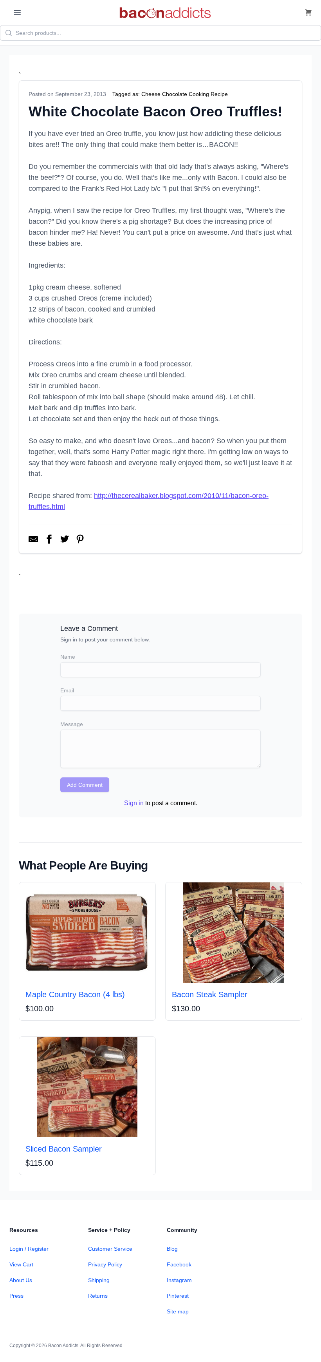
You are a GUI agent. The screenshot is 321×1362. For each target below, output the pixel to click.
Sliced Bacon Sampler (63, 1149)
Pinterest (178, 1296)
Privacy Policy (105, 1264)
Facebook (179, 1264)
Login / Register (29, 1249)
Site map (178, 1311)
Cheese (150, 94)
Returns (98, 1296)
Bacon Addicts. (63, 1345)
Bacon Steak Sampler (209, 994)
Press (16, 1296)
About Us (20, 1280)
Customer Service (110, 1249)
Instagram (179, 1280)
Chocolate (174, 94)
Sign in (134, 803)
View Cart (21, 1264)
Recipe (219, 94)
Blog (172, 1249)
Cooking (199, 94)
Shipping (99, 1280)
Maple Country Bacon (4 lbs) (75, 994)
